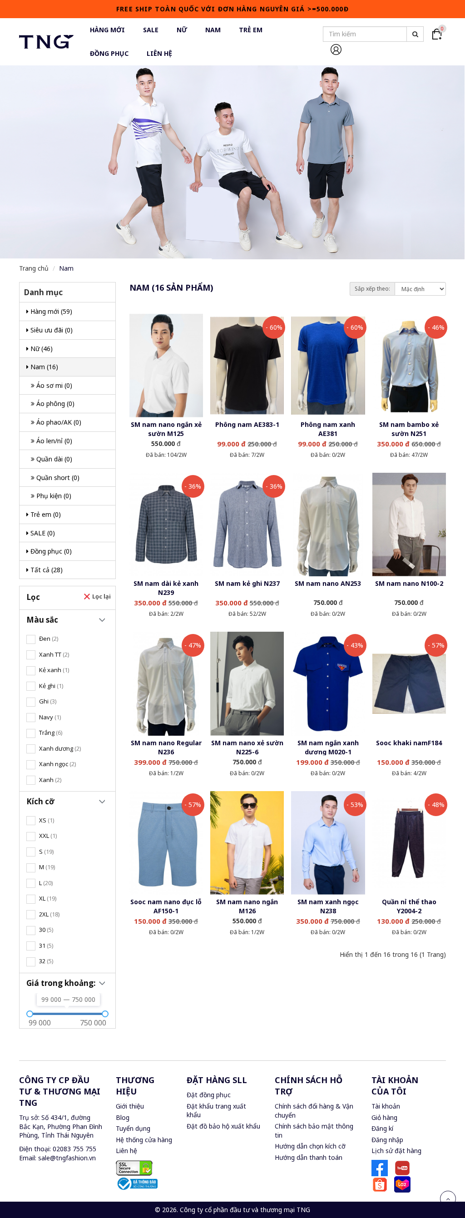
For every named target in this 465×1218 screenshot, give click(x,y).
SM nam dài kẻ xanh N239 (166, 588)
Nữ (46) (41, 348)
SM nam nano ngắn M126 (247, 906)
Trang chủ (34, 268)
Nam (66, 268)
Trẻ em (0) (45, 514)
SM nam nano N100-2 (409, 583)
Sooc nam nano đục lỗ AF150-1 (166, 906)
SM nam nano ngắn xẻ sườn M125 (166, 429)
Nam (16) (43, 366)
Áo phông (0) (54, 403)
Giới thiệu (130, 1106)
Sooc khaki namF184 (409, 742)
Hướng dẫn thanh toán (308, 1157)
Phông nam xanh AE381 (328, 429)
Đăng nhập (387, 1139)
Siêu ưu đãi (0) (51, 330)
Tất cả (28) (46, 569)
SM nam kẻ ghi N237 (247, 583)
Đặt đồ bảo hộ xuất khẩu (223, 1126)
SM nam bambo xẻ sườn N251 (409, 429)
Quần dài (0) (53, 459)
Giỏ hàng (384, 1117)
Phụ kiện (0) (53, 495)
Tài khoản (385, 1106)
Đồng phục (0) (50, 551)
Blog (122, 1117)
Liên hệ (126, 1150)
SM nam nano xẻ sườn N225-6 (247, 747)
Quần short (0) (57, 477)
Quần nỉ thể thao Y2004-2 (409, 906)
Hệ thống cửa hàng (144, 1139)
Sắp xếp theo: (372, 288)
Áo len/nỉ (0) (53, 440)
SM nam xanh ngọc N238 (328, 906)
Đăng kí (382, 1128)
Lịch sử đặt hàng (396, 1150)
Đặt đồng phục (209, 1094)
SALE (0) (42, 533)
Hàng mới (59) (50, 311)
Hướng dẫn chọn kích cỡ (310, 1146)
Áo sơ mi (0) (53, 385)
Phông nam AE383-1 (247, 424)
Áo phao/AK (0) (58, 422)
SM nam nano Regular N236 (166, 747)
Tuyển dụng (133, 1128)
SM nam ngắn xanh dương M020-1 (328, 747)
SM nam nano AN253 (328, 583)
